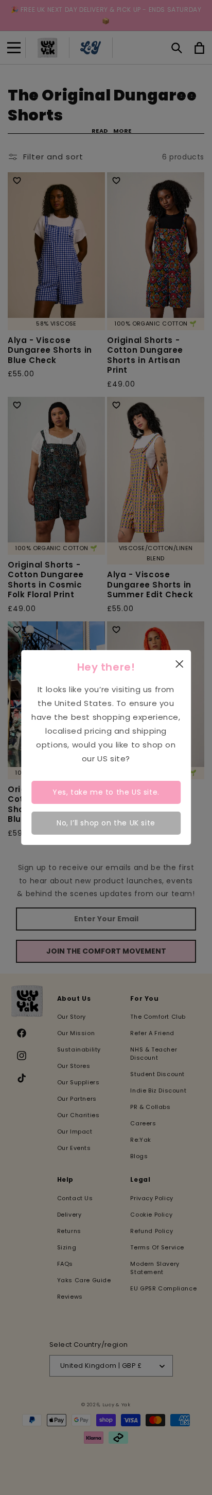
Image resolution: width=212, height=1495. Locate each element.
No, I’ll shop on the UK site (106, 823)
